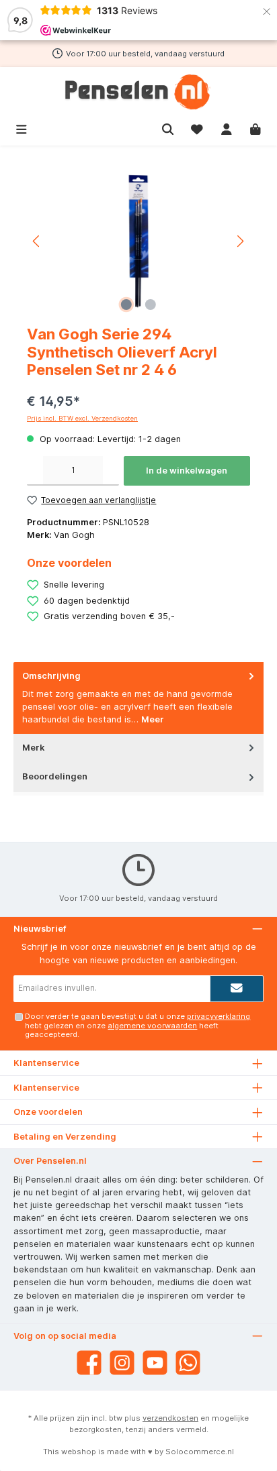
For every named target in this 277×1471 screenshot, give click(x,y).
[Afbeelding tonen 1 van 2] (126, 304)
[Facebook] (89, 1363)
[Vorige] (37, 241)
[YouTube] (155, 1363)
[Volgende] (240, 241)
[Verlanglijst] (197, 128)
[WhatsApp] (188, 1363)
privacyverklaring (218, 1016)
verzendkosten (170, 1418)
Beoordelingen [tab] (54, 776)
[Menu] (21, 128)
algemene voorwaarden (152, 1025)
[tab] (138, 698)
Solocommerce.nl (199, 1451)
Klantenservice (46, 1088)
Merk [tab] (33, 748)
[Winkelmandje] (255, 128)
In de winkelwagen (186, 471)
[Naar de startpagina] (138, 92)
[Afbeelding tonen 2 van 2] (150, 304)
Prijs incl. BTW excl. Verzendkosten (82, 418)
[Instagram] (122, 1363)
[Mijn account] (226, 128)
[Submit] (237, 988)
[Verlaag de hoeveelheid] (35, 471)
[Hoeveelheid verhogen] (111, 471)
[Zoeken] (168, 128)
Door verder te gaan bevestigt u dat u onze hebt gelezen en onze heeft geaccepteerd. (137, 1025)
